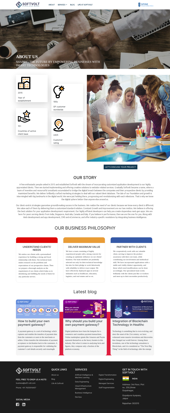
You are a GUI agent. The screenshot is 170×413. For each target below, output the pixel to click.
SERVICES (61, 5)
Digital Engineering (106, 379)
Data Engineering (82, 382)
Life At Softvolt (57, 383)
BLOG (72, 5)
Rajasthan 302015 (130, 403)
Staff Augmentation (106, 387)
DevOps (78, 397)
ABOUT (52, 5)
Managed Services (106, 383)
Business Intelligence (83, 393)
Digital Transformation (107, 375)
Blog (53, 379)
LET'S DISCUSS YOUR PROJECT (120, 167)
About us (55, 375)
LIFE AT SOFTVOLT (85, 5)
